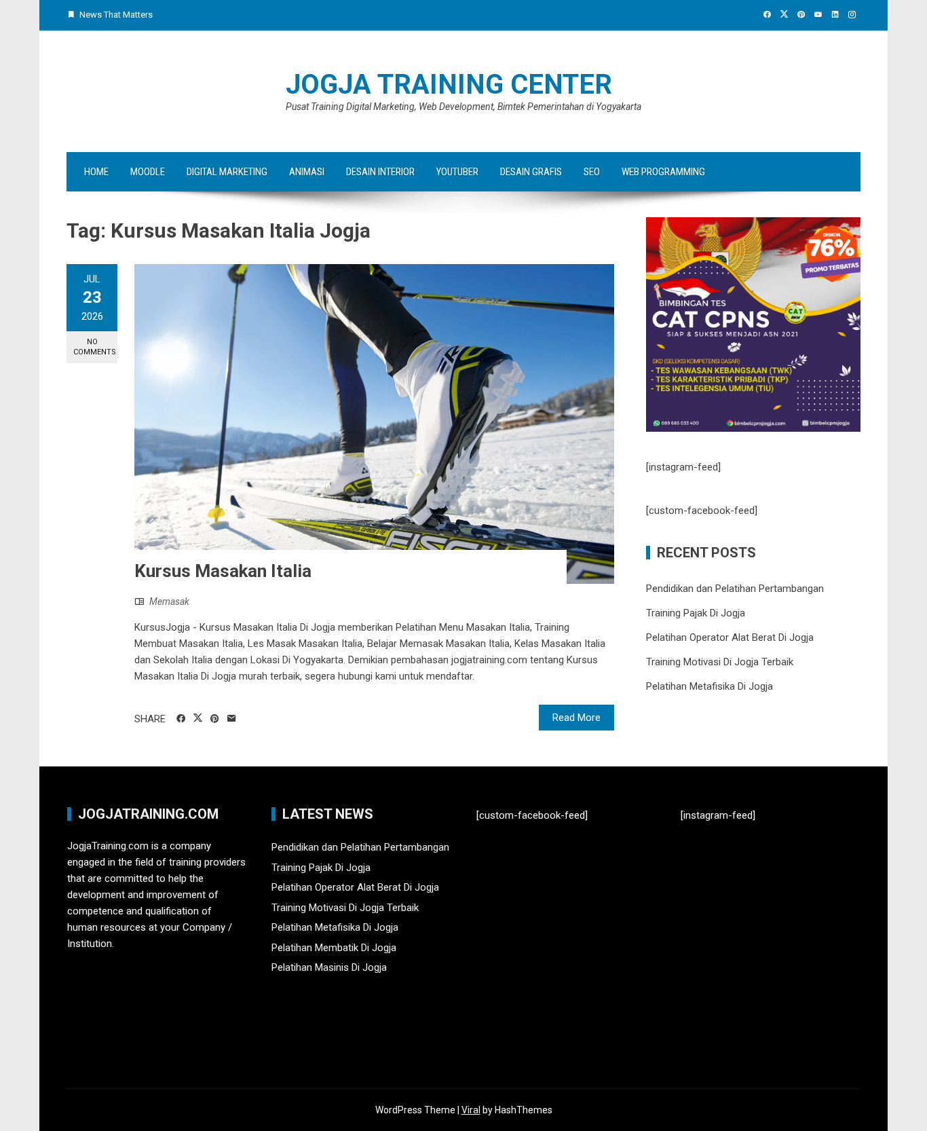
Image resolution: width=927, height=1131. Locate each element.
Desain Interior (380, 172)
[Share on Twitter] (197, 718)
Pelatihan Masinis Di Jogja (329, 967)
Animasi (306, 172)
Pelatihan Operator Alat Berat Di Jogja (730, 637)
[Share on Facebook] (180, 719)
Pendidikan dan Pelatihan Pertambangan (735, 588)
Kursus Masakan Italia (222, 571)
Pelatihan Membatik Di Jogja (333, 948)
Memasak (169, 601)
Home (96, 172)
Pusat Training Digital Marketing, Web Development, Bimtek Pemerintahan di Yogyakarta (463, 106)
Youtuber (457, 172)
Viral (470, 1110)
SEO (592, 172)
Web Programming (663, 172)
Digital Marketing (227, 172)
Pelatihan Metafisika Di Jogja (709, 686)
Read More (576, 717)
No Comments (94, 346)
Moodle (147, 172)
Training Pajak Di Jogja (695, 613)
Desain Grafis (531, 172)
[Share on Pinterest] (214, 719)
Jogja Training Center (449, 84)
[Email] (231, 719)
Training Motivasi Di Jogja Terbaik (719, 662)
